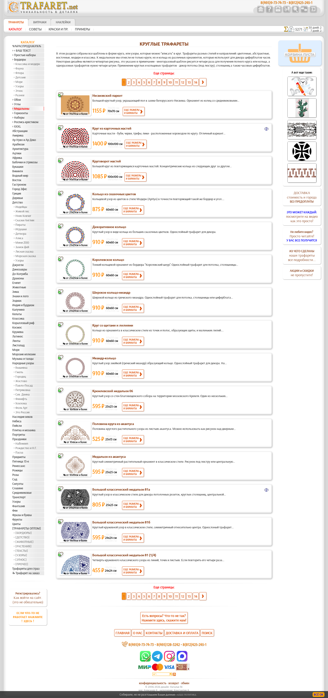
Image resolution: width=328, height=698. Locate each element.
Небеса (16, 421)
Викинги (17, 171)
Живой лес (22, 211)
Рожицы (17, 470)
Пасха (19, 452)
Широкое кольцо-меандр (111, 292)
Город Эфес (19, 189)
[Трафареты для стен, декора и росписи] (260, 12)
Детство (17, 202)
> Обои (16, 100)
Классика (18, 318)
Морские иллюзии (23, 354)
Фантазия (18, 506)
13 (189, 82)
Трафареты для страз (25, 568)
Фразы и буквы (22, 515)
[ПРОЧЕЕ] (21, 564)
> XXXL (16, 126)
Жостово (21, 381)
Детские (20, 77)
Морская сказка (25, 256)
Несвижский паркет (107, 95)
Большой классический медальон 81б (121, 522)
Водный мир (20, 175)
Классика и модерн (27, 64)
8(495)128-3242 (168, 644)
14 (195, 82)
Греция (16, 193)
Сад (14, 479)
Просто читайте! (301, 236)
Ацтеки (16, 153)
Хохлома (21, 403)
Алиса (19, 238)
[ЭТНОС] (21, 560)
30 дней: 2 (315, 27)
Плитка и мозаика (23, 430)
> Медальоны (20, 109)
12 (182, 82)
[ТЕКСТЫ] (21, 551)
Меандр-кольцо (104, 358)
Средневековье (21, 493)
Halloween (21, 443)
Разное (19, 95)
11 (176, 82)
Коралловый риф (23, 323)
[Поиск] (295, 12)
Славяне (17, 488)
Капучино (18, 309)
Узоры (19, 86)
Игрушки (21, 229)
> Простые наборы (24, 55)
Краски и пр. (58, 29)
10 (170, 82)
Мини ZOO (22, 242)
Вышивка (21, 368)
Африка (17, 158)
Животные (19, 287)
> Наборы (18, 117)
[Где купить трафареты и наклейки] (278, 12)
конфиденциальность (152, 683)
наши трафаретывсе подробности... (302, 255)
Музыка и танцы (22, 359)
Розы (15, 475)
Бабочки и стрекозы (24, 162)
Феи (14, 510)
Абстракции (19, 131)
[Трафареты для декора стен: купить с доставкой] (286, 12)
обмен (185, 683)
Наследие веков (22, 417)
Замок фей (22, 247)
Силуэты (17, 484)
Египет (16, 283)
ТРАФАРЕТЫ (16, 22)
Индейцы (21, 207)
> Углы (16, 104)
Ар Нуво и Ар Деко (24, 140)
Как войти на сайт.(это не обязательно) (27, 597)
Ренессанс (18, 466)
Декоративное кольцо (109, 227)
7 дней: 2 (316, 31)
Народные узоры (23, 363)
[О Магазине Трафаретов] (269, 12)
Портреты (18, 435)
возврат (173, 683)
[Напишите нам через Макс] (182, 660)
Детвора (20, 234)
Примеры (82, 29)
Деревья (17, 198)
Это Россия (22, 412)
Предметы (18, 457)
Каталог (15, 29)
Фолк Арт (21, 408)
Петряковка (22, 390)
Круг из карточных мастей (111, 128)
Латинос (17, 336)
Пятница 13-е (20, 461)
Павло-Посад (24, 385)
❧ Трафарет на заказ (25, 573)
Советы (35, 29)
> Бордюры (19, 59)
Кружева (17, 332)
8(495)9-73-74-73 (141, 644)
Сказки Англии (24, 220)
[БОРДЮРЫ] (23, 533)
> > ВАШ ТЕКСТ (21, 50)
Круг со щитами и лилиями (112, 325)
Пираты (20, 225)
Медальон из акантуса (109, 456)
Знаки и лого (20, 296)
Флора (19, 73)
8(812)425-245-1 (194, 644)
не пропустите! (302, 273)
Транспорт (19, 497)
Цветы (16, 524)
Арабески (18, 144)
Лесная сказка (24, 251)
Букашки (17, 167)
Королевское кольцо (108, 259)
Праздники (19, 439)
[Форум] (304, 12)
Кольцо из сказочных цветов (114, 194)
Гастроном (19, 184)
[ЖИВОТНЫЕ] (24, 542)
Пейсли (17, 426)
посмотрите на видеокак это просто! (302, 216)
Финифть (21, 399)
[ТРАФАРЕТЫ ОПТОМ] (26, 528)
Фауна (19, 68)
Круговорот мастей (106, 161)
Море (19, 82)
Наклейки (63, 22)
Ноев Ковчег (23, 216)
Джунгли (17, 265)
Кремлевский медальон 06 (112, 391)
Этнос (19, 91)
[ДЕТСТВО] (22, 537)
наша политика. (186, 694)
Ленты (16, 341)
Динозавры (19, 269)
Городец (20, 376)
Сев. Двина (22, 394)
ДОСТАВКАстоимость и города (302, 196)
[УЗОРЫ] (21, 555)
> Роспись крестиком (25, 122)
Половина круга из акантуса (113, 424)
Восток (16, 180)
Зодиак (16, 301)
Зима (15, 292)
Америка (17, 135)
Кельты (17, 314)
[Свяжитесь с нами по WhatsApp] (145, 660)
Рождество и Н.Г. (26, 448)
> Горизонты (20, 113)
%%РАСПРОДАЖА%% (26, 46)
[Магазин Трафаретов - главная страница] (42, 12)
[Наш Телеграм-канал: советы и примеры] (157, 660)
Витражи (39, 22)
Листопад (18, 345)
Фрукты (17, 519)
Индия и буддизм (23, 305)
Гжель (19, 372)
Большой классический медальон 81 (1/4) (124, 555)
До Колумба (20, 274)
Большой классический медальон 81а (121, 489)
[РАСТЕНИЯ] (23, 546)
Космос (17, 327)
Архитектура (20, 149)
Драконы (18, 278)
